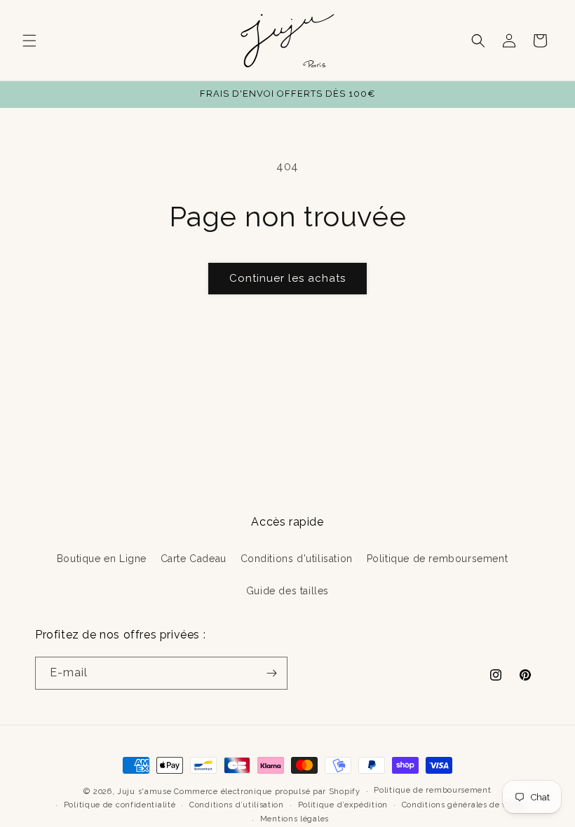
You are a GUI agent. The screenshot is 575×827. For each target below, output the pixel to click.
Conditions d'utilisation (297, 558)
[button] (29, 40)
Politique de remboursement (437, 558)
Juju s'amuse (144, 791)
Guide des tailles (287, 590)
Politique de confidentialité (120, 804)
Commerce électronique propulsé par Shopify (267, 791)
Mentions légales (294, 818)
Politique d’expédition (343, 804)
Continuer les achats (287, 278)
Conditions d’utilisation (236, 804)
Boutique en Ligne (102, 558)
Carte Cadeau (193, 558)
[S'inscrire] (271, 673)
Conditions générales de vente (463, 804)
